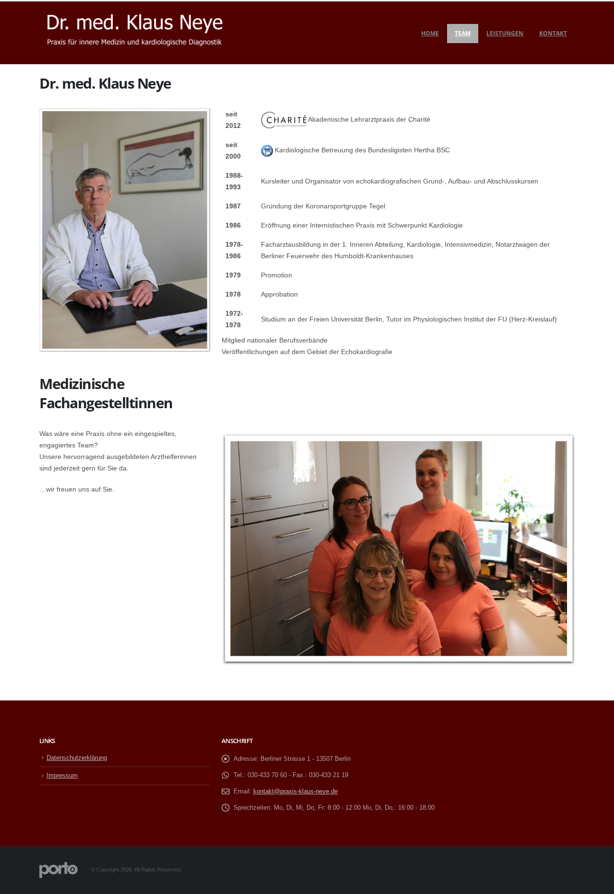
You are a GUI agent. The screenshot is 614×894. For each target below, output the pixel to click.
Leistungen (504, 33)
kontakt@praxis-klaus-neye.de (295, 791)
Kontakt (553, 33)
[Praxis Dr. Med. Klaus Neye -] (134, 33)
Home (430, 33)
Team (463, 33)
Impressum (62, 775)
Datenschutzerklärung (77, 758)
